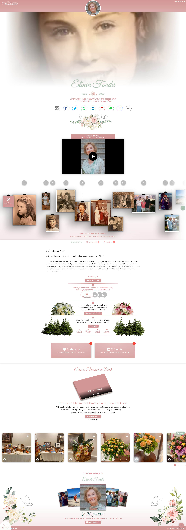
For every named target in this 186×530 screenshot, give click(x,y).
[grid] (93, 209)
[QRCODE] (57, 108)
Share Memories (94, 522)
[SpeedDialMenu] (181, 525)
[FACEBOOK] (66, 108)
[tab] (77, 242)
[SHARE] (120, 108)
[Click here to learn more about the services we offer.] (93, 514)
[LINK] (129, 108)
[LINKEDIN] (93, 108)
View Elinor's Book (93, 416)
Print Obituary (94, 280)
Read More (93, 276)
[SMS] (111, 108)
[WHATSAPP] (84, 108)
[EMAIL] (102, 108)
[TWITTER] (75, 108)
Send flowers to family (93, 313)
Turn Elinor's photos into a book (93, 234)
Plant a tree (93, 326)
